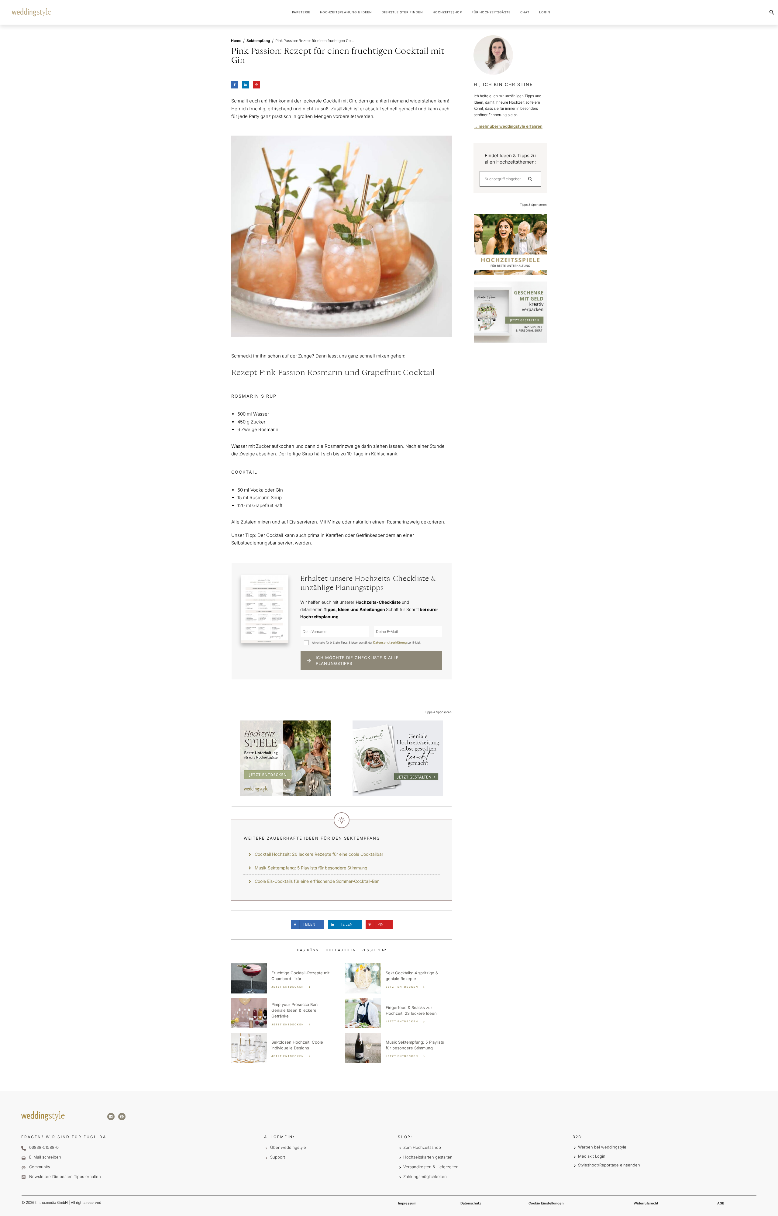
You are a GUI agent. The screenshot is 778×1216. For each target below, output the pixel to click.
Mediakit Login (591, 1156)
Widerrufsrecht (646, 1203)
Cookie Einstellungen (546, 1203)
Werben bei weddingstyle (602, 1147)
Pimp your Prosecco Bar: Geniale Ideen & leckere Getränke (284, 1013)
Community (39, 1166)
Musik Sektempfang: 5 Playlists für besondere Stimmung (311, 867)
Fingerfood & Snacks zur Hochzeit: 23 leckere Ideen (398, 1013)
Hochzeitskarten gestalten (428, 1157)
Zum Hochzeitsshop (422, 1147)
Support (277, 1157)
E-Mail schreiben (45, 1157)
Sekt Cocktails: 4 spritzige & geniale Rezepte (398, 978)
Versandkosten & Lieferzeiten (431, 1166)
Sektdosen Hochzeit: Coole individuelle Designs (284, 1048)
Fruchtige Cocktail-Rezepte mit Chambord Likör (284, 978)
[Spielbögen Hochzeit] (285, 758)
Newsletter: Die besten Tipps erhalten (65, 1176)
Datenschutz (470, 1203)
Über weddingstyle (288, 1147)
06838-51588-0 (44, 1147)
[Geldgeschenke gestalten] (510, 312)
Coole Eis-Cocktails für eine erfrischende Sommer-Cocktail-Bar (317, 881)
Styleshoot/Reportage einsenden (609, 1164)
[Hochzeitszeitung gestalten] (398, 758)
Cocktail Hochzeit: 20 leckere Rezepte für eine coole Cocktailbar (319, 854)
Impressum (407, 1203)
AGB (720, 1203)
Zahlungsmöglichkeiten (425, 1176)
